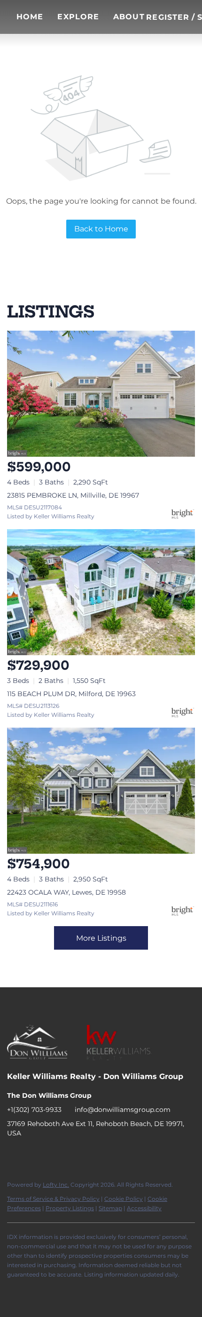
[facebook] (14, 1154)
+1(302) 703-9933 (34, 1109)
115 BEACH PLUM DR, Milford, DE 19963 (71, 694)
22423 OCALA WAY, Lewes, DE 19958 (66, 892)
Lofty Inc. (56, 1184)
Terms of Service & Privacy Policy (53, 1198)
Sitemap (110, 1208)
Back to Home (101, 228)
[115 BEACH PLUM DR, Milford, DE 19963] (101, 592)
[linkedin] (33, 1154)
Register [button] (167, 17)
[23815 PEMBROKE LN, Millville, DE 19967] (101, 394)
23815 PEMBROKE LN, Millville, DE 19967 (73, 495)
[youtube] (70, 1154)
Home (29, 16)
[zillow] (52, 1154)
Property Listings (70, 1208)
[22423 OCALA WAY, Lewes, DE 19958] (101, 791)
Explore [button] (78, 16)
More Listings (101, 938)
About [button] (129, 16)
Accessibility (144, 1208)
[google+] (89, 1154)
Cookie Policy (123, 1198)
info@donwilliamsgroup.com (123, 1109)
